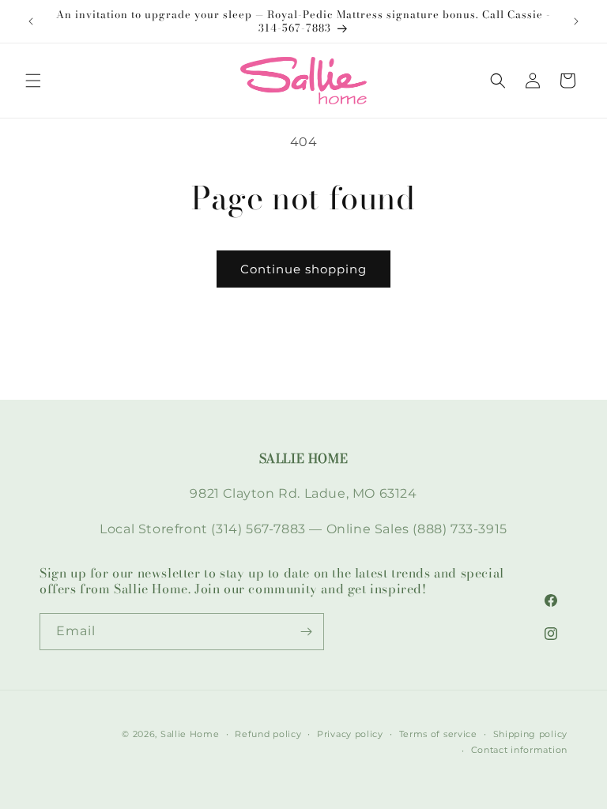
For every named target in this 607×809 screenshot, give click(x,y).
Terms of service (438, 733)
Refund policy (268, 733)
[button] (33, 80)
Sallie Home (190, 733)
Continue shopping (303, 269)
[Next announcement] (576, 21)
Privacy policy (350, 733)
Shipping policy (530, 733)
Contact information (519, 749)
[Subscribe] (305, 631)
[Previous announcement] (30, 21)
